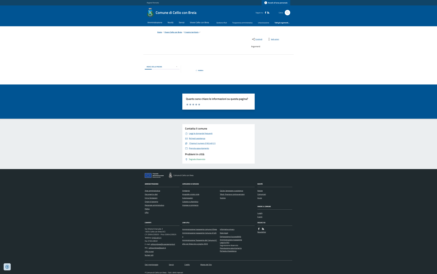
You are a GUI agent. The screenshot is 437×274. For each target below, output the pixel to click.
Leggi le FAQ (224, 242)
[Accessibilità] (7, 267)
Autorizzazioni (187, 198)
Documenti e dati (151, 194)
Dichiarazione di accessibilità (230, 236)
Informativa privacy (227, 229)
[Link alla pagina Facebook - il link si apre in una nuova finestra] (265, 12)
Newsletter (261, 232)
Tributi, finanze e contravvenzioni (232, 194)
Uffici (147, 212)
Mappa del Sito (206, 264)
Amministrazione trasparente (231, 239)
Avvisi (259, 198)
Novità (170, 22)
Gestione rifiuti (221, 22)
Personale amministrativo (154, 205)
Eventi (259, 216)
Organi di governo (151, 201)
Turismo (223, 198)
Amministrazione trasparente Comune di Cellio (199, 235)
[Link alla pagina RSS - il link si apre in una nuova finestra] (268, 12)
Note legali (224, 233)
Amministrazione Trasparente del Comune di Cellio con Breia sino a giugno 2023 (199, 242)
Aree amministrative (152, 190)
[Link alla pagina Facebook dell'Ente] (258, 228)
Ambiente (186, 190)
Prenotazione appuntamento (231, 248)
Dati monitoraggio (151, 264)
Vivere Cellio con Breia (199, 22)
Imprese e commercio (190, 205)
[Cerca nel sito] (286, 12)
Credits (187, 264)
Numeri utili (149, 255)
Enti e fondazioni (151, 198)
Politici (147, 208)
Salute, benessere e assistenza (231, 190)
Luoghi (259, 213)
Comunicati (261, 194)
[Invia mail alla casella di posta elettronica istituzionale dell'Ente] (163, 244)
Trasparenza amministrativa (242, 22)
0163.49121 (156, 237)
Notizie (260, 190)
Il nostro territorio (191, 32)
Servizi (181, 22)
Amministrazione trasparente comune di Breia (199, 229)
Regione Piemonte (153, 2)
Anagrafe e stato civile (190, 194)
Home (159, 32)
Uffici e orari (149, 251)
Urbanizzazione (263, 22)
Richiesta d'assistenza (228, 251)
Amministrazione (154, 22)
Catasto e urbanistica (190, 201)
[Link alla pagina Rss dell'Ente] (263, 228)
